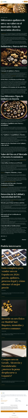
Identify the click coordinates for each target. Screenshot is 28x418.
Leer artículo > (3, 296)
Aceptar (14, 411)
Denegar (14, 413)
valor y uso (13, 68)
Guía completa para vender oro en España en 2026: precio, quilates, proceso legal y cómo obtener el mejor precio (13, 277)
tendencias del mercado (23, 160)
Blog (6, 17)
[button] (22, 1)
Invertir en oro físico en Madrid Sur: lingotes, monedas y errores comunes (13, 323)
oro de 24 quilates (13, 75)
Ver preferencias (14, 415)
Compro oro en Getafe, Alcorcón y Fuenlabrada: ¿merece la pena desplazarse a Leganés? (12, 368)
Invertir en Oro (3, 172)
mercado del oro (3, 33)
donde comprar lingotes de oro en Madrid (10, 181)
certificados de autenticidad (14, 200)
